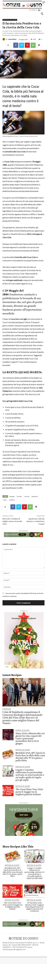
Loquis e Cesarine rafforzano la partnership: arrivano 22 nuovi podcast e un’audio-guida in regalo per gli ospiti (30, 774)
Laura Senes (12, 39)
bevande (19, 496)
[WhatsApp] (33, 45)
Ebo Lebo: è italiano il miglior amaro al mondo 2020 (12, 521)
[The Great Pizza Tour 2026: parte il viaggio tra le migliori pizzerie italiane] (8, 790)
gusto (5, 500)
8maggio (12, 496)
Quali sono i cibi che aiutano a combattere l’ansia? (35, 521)
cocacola (26, 496)
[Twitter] (21, 45)
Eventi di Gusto (22, 730)
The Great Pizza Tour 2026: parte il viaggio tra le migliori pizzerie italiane (29, 792)
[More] (39, 45)
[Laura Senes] (4, 39)
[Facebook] (15, 45)
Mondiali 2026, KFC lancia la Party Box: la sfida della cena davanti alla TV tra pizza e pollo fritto (30, 756)
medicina (12, 500)
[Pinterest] (27, 45)
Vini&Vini (7, 708)
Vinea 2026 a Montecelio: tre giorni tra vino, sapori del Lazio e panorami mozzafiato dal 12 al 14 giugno (30, 738)
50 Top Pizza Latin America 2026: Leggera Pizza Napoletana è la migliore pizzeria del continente (34, 907)
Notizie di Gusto (10, 19)
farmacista (35, 496)
